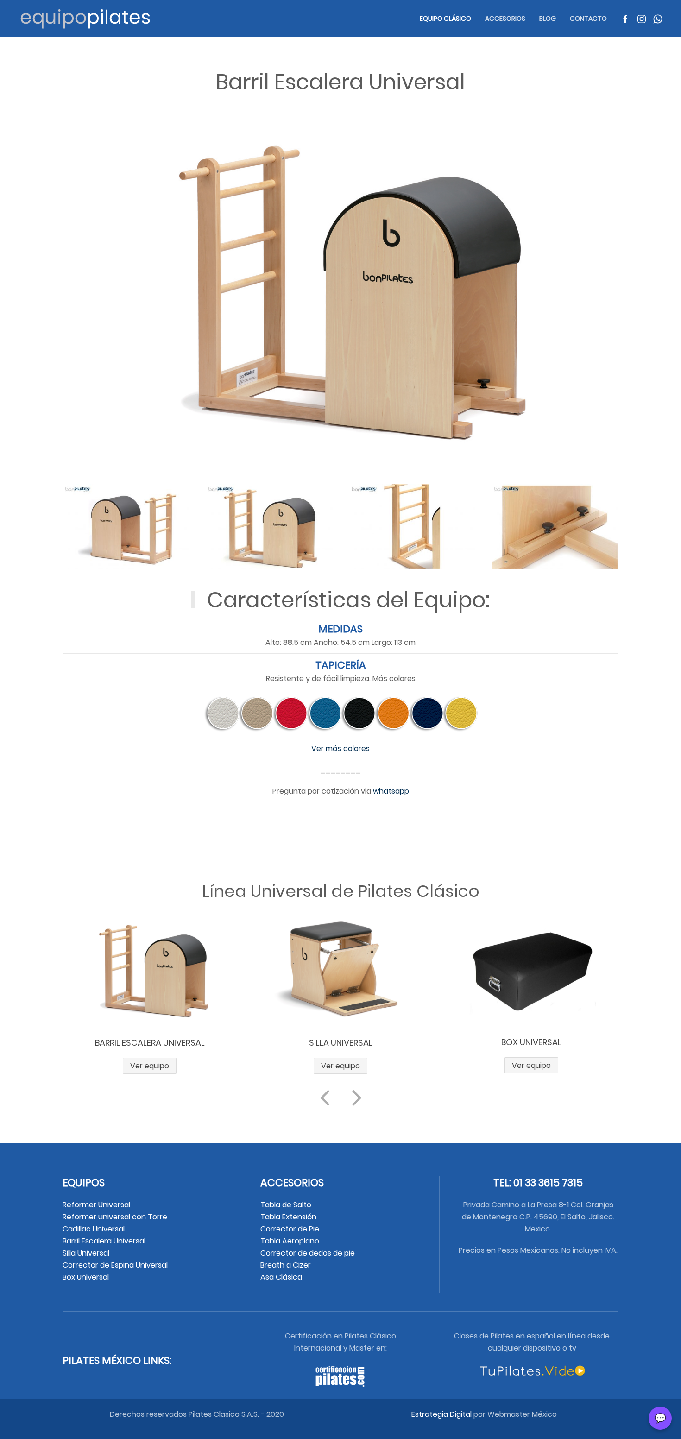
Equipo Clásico (445, 18)
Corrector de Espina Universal (115, 1265)
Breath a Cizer (286, 1265)
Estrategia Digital (441, 1414)
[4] (555, 526)
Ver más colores (340, 748)
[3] (412, 526)
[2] (269, 526)
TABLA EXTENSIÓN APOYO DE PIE (531, 1042)
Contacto (588, 18)
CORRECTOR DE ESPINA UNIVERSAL (149, 1042)
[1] (126, 526)
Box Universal (86, 1277)
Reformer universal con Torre (115, 1217)
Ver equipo (149, 1065)
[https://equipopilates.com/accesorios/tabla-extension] (531, 970)
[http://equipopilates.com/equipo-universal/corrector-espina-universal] (150, 970)
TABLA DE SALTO (340, 1042)
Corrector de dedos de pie (308, 1253)
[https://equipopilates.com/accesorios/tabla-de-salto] (340, 970)
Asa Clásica (281, 1277)
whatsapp (391, 791)
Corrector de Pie (290, 1229)
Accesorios (505, 18)
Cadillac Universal (94, 1229)
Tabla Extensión (289, 1217)
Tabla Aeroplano (289, 1241)
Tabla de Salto (286, 1204)
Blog (547, 18)
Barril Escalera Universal (104, 1241)
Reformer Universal (96, 1204)
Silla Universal (86, 1253)
